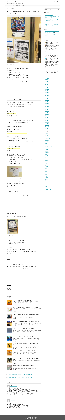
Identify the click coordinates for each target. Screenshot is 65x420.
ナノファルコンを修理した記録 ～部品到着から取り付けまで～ (26, 350)
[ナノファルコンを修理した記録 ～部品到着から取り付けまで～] (9, 355)
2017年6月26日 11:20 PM (14, 400)
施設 (46, 168)
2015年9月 (47, 128)
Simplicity (35, 417)
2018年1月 (47, 93)
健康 (46, 154)
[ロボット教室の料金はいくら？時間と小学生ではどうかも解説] (9, 311)
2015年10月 (47, 126)
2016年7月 (47, 112)
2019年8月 (47, 82)
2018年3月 (47, 92)
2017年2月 (47, 104)
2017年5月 (47, 100)
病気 (46, 174)
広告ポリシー (18, 5)
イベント (46, 140)
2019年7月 (47, 84)
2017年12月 (47, 95)
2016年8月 (47, 111)
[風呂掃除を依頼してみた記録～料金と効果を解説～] (9, 369)
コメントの (48, 189)
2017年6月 (47, 98)
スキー (46, 143)
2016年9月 (47, 109)
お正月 (46, 133)
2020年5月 (47, 78)
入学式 (46, 155)
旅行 (46, 169)
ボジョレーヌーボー (49, 146)
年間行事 (46, 163)
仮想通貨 (46, 152)
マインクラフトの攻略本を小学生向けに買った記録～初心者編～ (26, 321)
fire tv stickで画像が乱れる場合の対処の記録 (22, 300)
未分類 (46, 171)
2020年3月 (47, 81)
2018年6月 (47, 87)
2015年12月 (47, 123)
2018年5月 (47, 89)
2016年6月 (47, 114)
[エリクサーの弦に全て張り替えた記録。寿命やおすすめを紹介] (9, 318)
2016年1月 (47, 122)
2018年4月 (47, 90)
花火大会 (46, 179)
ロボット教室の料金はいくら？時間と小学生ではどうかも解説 (26, 307)
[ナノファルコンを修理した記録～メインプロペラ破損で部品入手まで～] (9, 347)
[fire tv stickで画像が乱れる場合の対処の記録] (9, 304)
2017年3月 (47, 103)
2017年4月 (47, 101)
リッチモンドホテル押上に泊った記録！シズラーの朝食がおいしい (21, 374)
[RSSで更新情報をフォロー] (57, 1)
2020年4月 (47, 79)
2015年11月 (47, 125)
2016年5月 (47, 115)
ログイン (46, 186)
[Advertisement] (24, 89)
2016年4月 (47, 117)
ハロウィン (47, 144)
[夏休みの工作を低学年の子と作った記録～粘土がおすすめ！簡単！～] (9, 340)
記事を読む (15, 304)
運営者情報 (23, 5)
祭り (46, 176)
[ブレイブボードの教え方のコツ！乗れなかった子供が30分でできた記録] (9, 362)
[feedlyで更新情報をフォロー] (55, 1)
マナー (46, 149)
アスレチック (47, 138)
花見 (46, 180)
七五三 (46, 151)
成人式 (46, 166)
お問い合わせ (8, 5)
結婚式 (46, 177)
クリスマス (47, 141)
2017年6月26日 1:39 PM (13, 386)
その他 (46, 135)
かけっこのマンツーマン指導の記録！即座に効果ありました (25, 328)
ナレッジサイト (12, 1)
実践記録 (46, 160)
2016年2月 (47, 120)
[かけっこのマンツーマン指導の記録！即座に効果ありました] (9, 333)
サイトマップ (13, 5)
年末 (46, 162)
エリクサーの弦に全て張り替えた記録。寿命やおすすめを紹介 (26, 314)
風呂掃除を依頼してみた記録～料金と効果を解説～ (23, 365)
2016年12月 (47, 106)
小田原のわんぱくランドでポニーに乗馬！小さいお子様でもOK (20, 377)
